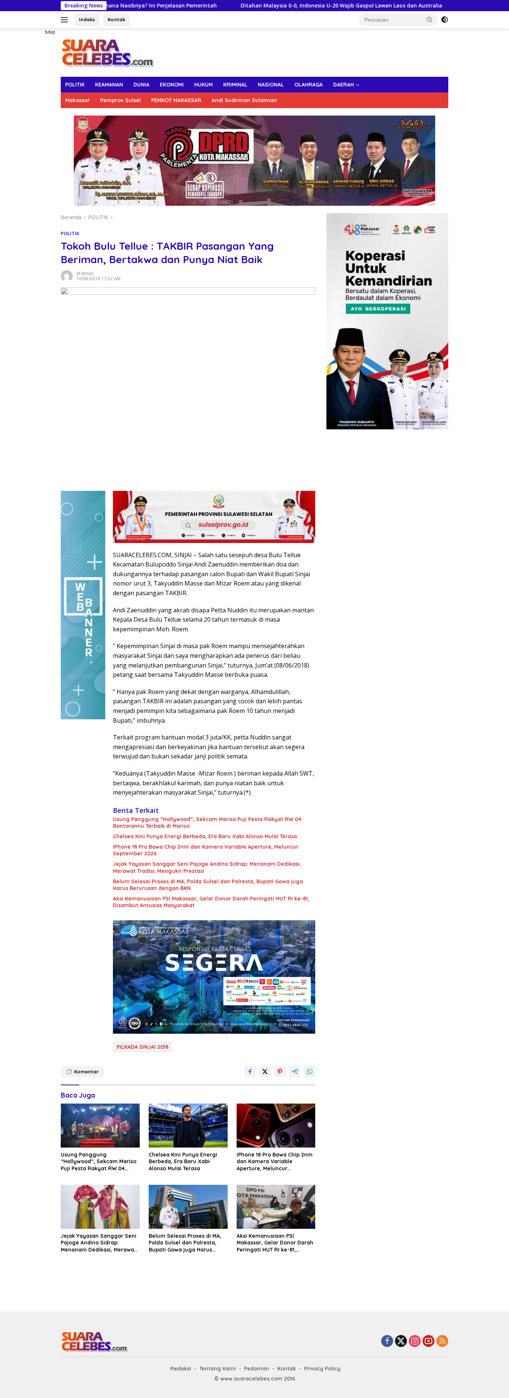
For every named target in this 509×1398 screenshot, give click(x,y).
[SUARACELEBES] (107, 52)
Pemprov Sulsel (120, 100)
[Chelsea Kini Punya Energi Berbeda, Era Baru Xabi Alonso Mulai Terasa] (188, 1126)
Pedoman (256, 1368)
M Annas (85, 273)
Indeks (87, 19)
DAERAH (343, 84)
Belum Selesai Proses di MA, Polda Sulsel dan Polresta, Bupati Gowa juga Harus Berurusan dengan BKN (208, 884)
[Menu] (66, 19)
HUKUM (203, 84)
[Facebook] (387, 1341)
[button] (429, 19)
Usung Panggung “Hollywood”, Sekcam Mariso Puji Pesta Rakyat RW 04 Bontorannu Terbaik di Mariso (207, 822)
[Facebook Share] (250, 1071)
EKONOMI (172, 84)
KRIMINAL (235, 84)
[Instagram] (415, 1341)
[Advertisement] (34, 140)
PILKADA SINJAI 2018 (142, 1047)
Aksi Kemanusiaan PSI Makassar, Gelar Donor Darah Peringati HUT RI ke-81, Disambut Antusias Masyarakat (211, 902)
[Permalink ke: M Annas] (67, 275)
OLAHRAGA (308, 84)
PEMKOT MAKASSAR (176, 100)
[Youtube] (428, 1341)
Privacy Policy (322, 1368)
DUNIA (141, 84)
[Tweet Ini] (265, 1071)
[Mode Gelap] (444, 19)
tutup (50, 32)
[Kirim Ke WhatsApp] (309, 1071)
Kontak (116, 19)
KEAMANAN (109, 84)
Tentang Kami (217, 1368)
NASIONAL (271, 84)
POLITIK (75, 84)
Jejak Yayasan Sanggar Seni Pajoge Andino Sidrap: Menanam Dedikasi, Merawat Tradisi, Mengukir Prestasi (207, 867)
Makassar (77, 100)
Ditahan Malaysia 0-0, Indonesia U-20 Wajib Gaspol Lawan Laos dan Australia (288, 5)
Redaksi (180, 1368)
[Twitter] (401, 1341)
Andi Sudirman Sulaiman (244, 100)
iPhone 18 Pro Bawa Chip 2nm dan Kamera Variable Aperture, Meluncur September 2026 (205, 850)
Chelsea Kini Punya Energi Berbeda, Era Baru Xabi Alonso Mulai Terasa (205, 836)
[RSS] (442, 1341)
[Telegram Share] (294, 1071)
